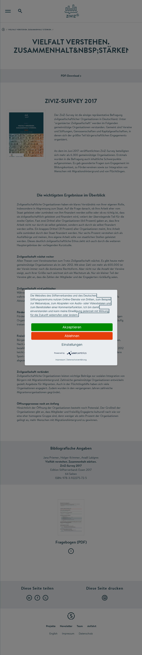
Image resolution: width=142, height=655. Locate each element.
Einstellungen (72, 344)
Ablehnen (72, 336)
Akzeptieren (71, 327)
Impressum (60, 360)
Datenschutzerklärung (77, 360)
